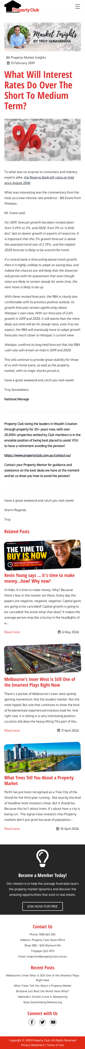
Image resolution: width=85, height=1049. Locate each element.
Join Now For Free (42, 906)
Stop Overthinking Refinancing (42, 1002)
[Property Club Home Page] (21, 6)
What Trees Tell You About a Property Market (42, 985)
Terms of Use (55, 1045)
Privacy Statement (32, 1045)
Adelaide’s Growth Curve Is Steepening (42, 996)
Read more (12, 632)
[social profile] (31, 1022)
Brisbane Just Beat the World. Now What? (42, 991)
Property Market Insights (28, 57)
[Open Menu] (78, 6)
